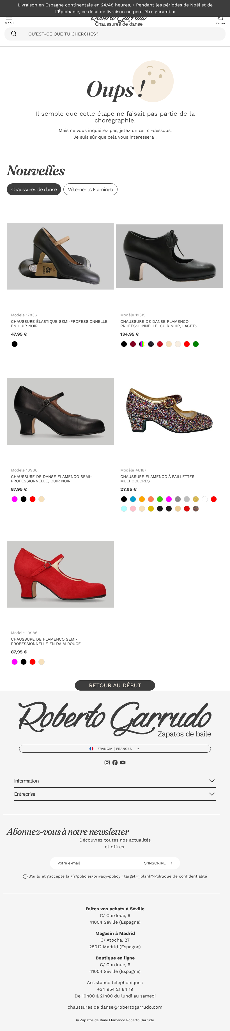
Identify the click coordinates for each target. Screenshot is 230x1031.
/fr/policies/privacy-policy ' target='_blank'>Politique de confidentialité (139, 876)
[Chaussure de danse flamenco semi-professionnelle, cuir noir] (60, 411)
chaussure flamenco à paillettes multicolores (157, 478)
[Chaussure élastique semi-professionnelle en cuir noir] (60, 256)
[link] (15, 344)
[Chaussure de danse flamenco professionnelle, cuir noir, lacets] (169, 256)
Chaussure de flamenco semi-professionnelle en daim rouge (46, 641)
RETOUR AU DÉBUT (115, 685)
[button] (219, 20)
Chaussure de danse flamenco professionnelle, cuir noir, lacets (158, 323)
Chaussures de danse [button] (34, 189)
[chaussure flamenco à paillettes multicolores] (169, 411)
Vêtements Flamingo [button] (90, 189)
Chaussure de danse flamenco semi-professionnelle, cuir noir (51, 478)
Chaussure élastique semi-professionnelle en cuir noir (59, 323)
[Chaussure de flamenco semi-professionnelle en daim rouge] (60, 574)
